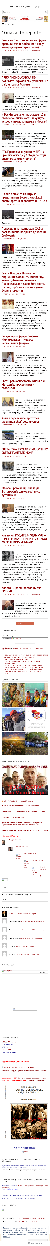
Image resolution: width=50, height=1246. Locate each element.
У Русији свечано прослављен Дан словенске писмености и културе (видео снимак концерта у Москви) (24, 118)
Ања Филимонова (30, 853)
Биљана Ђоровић (22, 846)
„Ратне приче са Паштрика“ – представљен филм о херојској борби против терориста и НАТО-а (24, 197)
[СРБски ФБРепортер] (25, 19)
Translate (18, 639)
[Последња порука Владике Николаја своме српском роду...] (36, 719)
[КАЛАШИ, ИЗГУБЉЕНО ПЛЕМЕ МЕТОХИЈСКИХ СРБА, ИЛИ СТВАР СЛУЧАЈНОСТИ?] (36, 695)
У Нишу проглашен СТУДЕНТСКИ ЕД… (28, 954)
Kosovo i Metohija (37, 1218)
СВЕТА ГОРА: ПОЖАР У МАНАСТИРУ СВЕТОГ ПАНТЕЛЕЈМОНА (25, 451)
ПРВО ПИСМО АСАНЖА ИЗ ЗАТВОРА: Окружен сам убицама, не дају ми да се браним (25, 80)
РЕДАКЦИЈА (8, 125)
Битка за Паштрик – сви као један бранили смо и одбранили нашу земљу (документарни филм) (24, 43)
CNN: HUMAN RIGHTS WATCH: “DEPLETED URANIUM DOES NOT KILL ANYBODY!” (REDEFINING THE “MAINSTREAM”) (26, 656)
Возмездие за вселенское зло (13, 817)
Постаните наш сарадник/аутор (27, 1186)
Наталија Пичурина (43, 868)
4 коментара (34, 50)
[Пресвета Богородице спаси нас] (13, 695)
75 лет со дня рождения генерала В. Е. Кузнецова (20, 805)
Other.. (6, 673)
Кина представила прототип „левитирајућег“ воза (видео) (20, 420)
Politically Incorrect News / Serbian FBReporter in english (22, 649)
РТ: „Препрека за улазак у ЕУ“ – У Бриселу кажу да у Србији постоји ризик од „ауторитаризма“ (24, 155)
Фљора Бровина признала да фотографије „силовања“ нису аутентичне (21, 491)
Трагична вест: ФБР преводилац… (33, 930)
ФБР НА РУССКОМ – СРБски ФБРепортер (18, 801)
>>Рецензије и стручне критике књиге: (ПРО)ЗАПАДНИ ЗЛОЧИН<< (24, 1071)
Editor (11, 914)
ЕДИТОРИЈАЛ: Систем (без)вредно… (27, 914)
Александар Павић (38, 860)
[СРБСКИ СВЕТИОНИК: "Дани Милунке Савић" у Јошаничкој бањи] (36, 744)
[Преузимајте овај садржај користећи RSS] (2, 801)
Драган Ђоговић (43, 877)
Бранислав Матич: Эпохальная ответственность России (23, 811)
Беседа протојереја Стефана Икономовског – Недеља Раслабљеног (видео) (20, 339)
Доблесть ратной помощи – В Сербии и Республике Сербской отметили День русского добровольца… (22, 824)
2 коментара (34, 87)
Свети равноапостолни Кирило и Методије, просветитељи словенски (23, 384)
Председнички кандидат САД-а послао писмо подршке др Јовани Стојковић (24, 232)
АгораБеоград (6, 648)
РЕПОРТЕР (8, 50)
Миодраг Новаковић (15, 840)
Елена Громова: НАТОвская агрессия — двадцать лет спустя (25, 830)
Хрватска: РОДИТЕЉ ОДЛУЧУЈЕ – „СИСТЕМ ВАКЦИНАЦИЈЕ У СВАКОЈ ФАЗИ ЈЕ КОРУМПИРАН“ (24, 538)
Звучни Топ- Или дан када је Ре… (26, 946)
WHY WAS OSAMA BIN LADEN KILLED (16, 659)
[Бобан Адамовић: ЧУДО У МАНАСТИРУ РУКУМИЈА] (13, 744)
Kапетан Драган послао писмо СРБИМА (21, 589)
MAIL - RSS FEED (23, 1218)
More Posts (23, 623)
